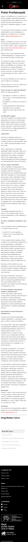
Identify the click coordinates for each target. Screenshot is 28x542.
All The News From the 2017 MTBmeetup (11, 445)
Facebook (5, 504)
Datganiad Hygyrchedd (6, 496)
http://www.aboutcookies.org (17, 48)
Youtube (5, 509)
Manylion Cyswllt (4, 473)
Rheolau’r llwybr (4, 491)
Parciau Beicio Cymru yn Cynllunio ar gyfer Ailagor (13, 438)
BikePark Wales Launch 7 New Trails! (10, 441)
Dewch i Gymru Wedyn (7, 434)
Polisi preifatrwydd (5, 493)
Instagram (5, 507)
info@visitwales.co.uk (16, 36)
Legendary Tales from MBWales (9, 448)
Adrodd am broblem (5, 475)
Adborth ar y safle (5, 478)
